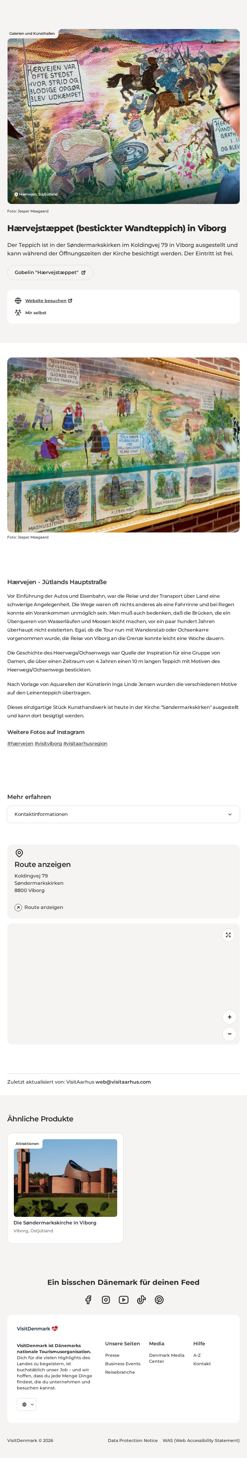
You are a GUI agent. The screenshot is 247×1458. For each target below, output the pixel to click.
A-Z (197, 1355)
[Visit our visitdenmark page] (123, 1300)
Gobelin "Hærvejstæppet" (47, 272)
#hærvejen (20, 743)
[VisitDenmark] (37, 1329)
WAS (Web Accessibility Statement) (201, 1440)
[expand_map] (228, 935)
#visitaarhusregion (85, 743)
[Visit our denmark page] (88, 1300)
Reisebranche (120, 1372)
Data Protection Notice (133, 1440)
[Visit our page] (106, 1300)
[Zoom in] (229, 1017)
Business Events (122, 1363)
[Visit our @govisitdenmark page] (141, 1300)
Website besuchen (46, 300)
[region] (123, 983)
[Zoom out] (229, 1034)
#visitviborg (48, 743)
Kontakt (202, 1363)
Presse (112, 1355)
